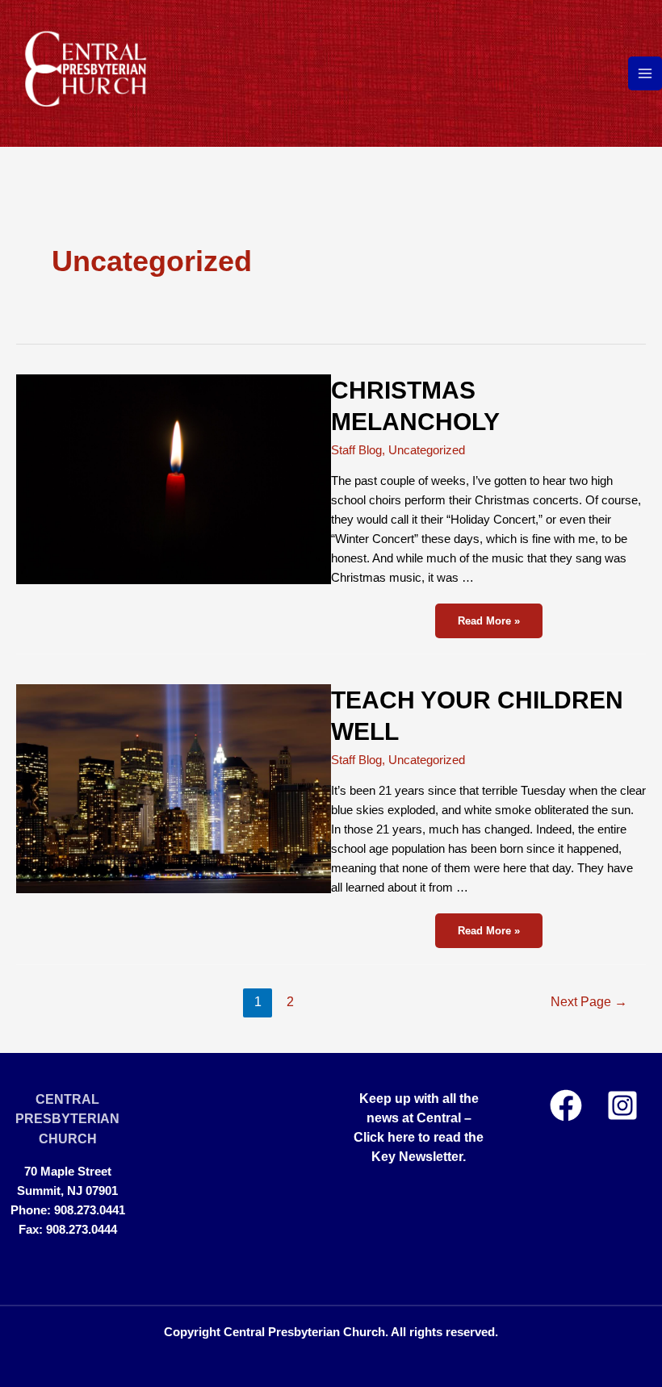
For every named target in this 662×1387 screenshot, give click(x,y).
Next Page (589, 1002)
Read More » (493, 619)
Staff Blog (356, 450)
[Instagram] (622, 1105)
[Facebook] (566, 1105)
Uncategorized (426, 450)
